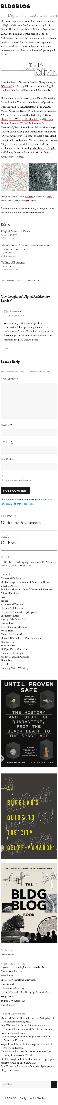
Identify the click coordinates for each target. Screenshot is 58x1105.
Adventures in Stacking (12, 988)
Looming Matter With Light (15, 668)
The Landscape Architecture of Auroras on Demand (26, 582)
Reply (7, 348)
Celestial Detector (9, 586)
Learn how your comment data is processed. (26, 502)
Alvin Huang (17, 132)
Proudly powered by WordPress (33, 1099)
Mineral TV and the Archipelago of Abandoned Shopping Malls (29, 1020)
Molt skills (6, 1052)
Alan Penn (37, 149)
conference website (35, 213)
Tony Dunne (43, 107)
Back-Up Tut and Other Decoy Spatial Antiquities (25, 993)
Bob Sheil (43, 136)
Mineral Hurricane (10, 594)
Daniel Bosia (36, 132)
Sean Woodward (9, 1026)
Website (7, 459)
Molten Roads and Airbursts (15, 657)
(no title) (5, 664)
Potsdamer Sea (8, 646)
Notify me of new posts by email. (16, 481)
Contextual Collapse (11, 579)
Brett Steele (20, 128)
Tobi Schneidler (30, 119)
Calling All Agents (13, 263)
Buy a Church (7, 984)
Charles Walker (15, 140)
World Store (7, 631)
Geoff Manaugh (7, 280)
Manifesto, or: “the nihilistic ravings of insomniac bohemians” (25, 247)
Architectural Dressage (12, 605)
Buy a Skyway (8, 1005)
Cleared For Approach (12, 635)
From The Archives (13, 963)
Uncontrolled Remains (12, 609)
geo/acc (4, 601)
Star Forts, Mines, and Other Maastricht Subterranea (26, 590)
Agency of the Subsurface (13, 620)
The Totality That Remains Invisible (18, 980)
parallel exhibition (10, 91)
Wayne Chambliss (9, 1044)
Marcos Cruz (7, 111)
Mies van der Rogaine (11, 972)
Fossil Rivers (7, 976)
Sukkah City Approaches (13, 1001)
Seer (3, 597)
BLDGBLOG (15, 6)
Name (6, 425)
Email (7, 442)
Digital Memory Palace (15, 231)
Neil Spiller (50, 149)
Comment (10, 380)
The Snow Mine (28, 1063)
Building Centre (21, 34)
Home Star (6, 661)
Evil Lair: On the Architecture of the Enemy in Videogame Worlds (27, 1054)
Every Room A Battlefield (14, 627)
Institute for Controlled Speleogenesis (19, 612)
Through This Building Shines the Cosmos (21, 638)
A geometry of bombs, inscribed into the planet (24, 968)
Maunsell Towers (18, 1033)
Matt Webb (15, 119)
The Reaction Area (10, 616)
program (9, 99)
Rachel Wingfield (29, 111)
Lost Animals (7, 624)
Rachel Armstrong (26, 107)
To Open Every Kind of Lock (15, 650)
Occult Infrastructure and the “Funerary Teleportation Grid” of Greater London (28, 1028)
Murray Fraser (12, 153)
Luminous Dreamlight (12, 653)
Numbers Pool (8, 642)
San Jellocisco (7, 997)
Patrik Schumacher (37, 128)
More (28, 566)
